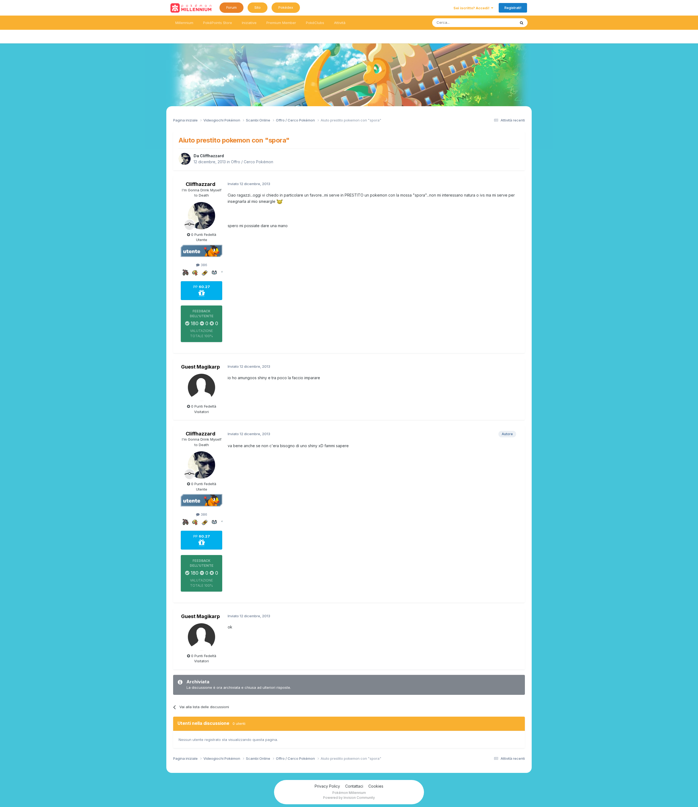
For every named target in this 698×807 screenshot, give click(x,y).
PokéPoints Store (217, 22)
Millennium (184, 22)
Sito (257, 7)
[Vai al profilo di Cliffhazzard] (185, 159)
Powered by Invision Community (349, 798)
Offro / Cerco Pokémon (252, 161)
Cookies (375, 786)
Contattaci (354, 786)
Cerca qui (500, 22)
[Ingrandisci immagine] (279, 201)
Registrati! (512, 7)
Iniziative (249, 22)
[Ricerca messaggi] (522, 22)
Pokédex (285, 7)
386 (203, 265)
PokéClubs (315, 22)
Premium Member (281, 22)
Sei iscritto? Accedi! (472, 8)
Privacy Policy (327, 786)
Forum (231, 7)
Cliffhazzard (212, 155)
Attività (339, 22)
